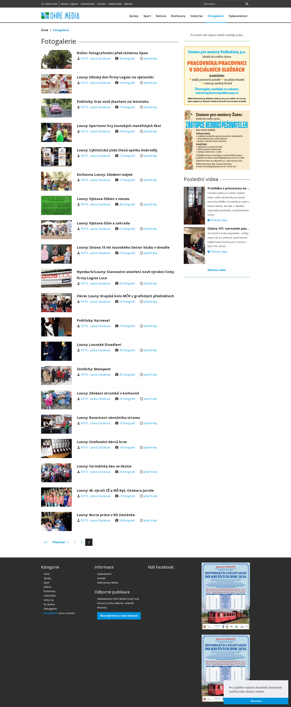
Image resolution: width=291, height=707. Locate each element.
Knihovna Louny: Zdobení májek (105, 174)
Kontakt (101, 578)
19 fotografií (127, 107)
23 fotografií (127, 253)
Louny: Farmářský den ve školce (104, 466)
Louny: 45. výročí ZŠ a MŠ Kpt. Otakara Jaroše (115, 490)
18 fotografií (127, 520)
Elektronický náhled (107, 582)
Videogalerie (50, 608)
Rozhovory (178, 16)
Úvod (44, 30)
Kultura (161, 16)
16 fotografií (127, 83)
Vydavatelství (238, 16)
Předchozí (59, 542)
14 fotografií (127, 447)
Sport (147, 16)
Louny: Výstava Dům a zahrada (103, 223)
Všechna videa (216, 270)
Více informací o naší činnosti (119, 616)
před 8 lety (150, 58)
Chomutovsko (87, 3)
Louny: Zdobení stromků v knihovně (108, 393)
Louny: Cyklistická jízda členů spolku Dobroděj (117, 150)
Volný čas (196, 16)
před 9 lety (150, 374)
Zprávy (133, 16)
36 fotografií (127, 58)
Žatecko (128, 3)
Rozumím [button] (256, 701)
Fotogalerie (216, 16)
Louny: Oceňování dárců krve (102, 442)
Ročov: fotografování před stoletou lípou (112, 53)
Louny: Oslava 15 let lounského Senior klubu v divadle (123, 247)
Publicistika (50, 595)
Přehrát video (219, 220)
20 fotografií (127, 399)
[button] (265, 691)
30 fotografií (127, 350)
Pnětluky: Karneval (93, 320)
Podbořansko (115, 3)
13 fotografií (127, 156)
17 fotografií (127, 180)
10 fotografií (127, 301)
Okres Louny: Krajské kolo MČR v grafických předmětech (125, 296)
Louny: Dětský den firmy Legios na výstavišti (115, 77)
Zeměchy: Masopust (94, 369)
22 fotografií (127, 229)
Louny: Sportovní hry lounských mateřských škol (119, 125)
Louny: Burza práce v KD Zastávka (106, 515)
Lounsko (101, 3)
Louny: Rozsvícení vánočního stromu (108, 417)
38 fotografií (127, 204)
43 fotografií (127, 374)
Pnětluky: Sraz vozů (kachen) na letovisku (113, 101)
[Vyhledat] (247, 3)
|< (45, 542)
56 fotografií (127, 283)
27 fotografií (127, 326)
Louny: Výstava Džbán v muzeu (103, 198)
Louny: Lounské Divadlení (99, 344)
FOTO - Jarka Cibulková (95, 58)
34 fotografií (127, 131)
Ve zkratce (49, 604)
